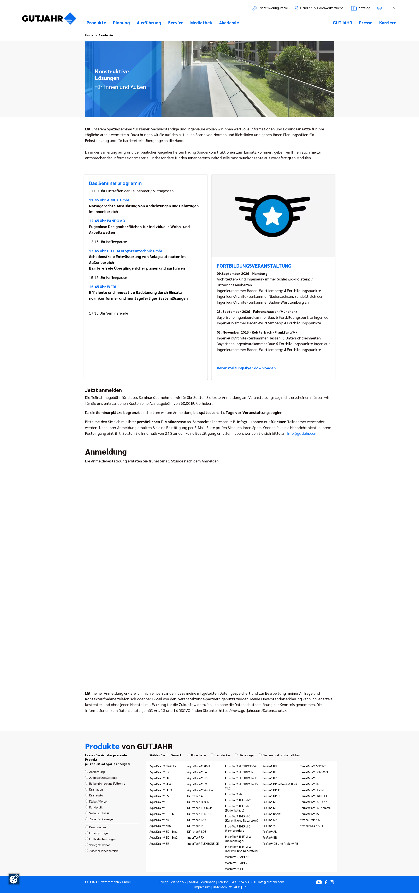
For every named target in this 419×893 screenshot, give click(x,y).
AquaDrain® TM (197, 784)
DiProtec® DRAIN (198, 802)
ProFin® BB (270, 766)
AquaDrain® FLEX (160, 790)
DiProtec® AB (195, 796)
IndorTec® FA (195, 837)
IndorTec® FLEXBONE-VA (241, 766)
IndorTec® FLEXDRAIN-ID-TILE (241, 786)
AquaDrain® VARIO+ (200, 790)
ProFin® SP (270, 820)
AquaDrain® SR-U (198, 766)
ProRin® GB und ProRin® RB (280, 843)
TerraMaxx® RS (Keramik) (316, 808)
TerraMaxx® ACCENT (313, 766)
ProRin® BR (270, 837)
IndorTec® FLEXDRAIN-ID (241, 778)
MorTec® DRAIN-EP (237, 856)
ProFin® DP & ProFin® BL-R (280, 784)
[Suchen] (395, 7)
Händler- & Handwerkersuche (321, 7)
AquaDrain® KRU (160, 825)
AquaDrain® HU (159, 808)
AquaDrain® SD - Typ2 (163, 837)
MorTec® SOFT (234, 869)
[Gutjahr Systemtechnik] (49, 20)
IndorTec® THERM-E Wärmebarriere (237, 828)
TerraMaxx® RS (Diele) (314, 802)
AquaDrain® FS (159, 796)
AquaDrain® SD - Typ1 (163, 831)
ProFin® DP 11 (272, 790)
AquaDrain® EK (159, 778)
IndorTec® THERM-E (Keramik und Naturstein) (241, 818)
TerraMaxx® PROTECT (313, 796)
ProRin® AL (270, 831)
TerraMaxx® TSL (310, 814)
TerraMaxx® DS (309, 778)
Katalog (363, 7)
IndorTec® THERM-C (238, 800)
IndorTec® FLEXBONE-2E (203, 843)
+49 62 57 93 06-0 (243, 882)
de (385, 7)
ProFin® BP (270, 778)
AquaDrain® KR (159, 820)
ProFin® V (269, 825)
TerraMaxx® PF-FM (312, 790)
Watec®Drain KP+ (311, 825)
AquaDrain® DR (159, 772)
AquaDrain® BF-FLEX (162, 766)
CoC (246, 887)
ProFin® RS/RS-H (274, 814)
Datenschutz (222, 887)
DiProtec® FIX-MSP (199, 808)
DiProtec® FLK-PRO (199, 814)
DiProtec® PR (195, 825)
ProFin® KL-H (271, 808)
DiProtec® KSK (196, 820)
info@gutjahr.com (302, 433)
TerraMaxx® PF (309, 784)
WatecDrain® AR (310, 820)
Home (89, 35)
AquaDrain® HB (159, 802)
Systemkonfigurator (273, 7)
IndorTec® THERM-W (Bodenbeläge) (238, 838)
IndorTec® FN (233, 794)
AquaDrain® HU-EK (161, 814)
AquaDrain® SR (159, 843)
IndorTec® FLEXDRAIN (239, 772)
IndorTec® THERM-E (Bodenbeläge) (237, 808)
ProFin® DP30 (271, 796)
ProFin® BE (269, 772)
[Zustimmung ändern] (14, 879)
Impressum (202, 887)
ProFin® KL (269, 802)
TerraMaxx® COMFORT (314, 772)
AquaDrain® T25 (197, 778)
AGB (237, 887)
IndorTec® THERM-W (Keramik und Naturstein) (241, 849)
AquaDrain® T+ (197, 772)
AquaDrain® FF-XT (161, 784)
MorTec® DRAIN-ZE (237, 863)
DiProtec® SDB (196, 831)
